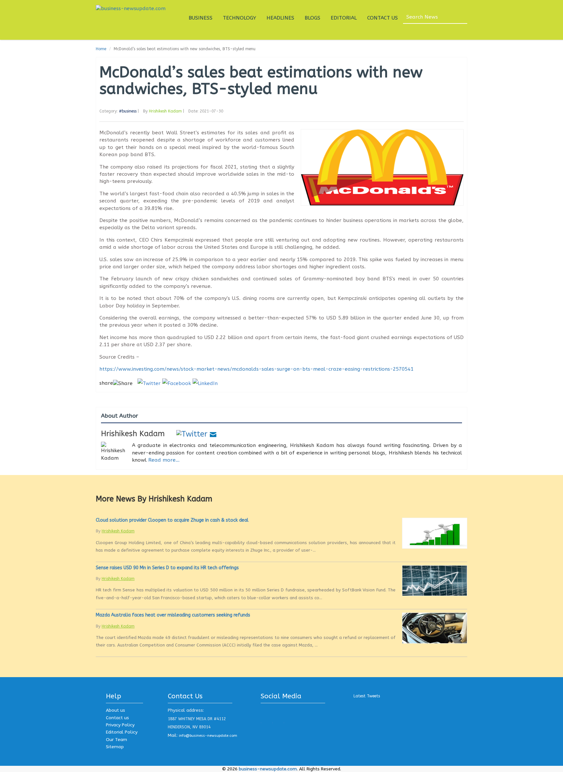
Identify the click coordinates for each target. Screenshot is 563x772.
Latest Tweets (367, 696)
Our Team (116, 739)
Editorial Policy (121, 732)
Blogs (312, 18)
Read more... (164, 460)
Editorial (344, 18)
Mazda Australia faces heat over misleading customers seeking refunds (173, 615)
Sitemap (115, 747)
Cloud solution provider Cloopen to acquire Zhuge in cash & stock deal (172, 520)
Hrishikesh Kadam (165, 111)
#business (128, 111)
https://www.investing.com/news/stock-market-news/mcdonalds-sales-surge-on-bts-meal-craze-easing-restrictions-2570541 (256, 369)
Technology (239, 18)
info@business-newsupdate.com (208, 736)
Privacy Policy (120, 725)
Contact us (117, 717)
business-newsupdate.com (268, 769)
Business (200, 18)
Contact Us (382, 18)
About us (115, 710)
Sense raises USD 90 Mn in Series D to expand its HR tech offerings (167, 568)
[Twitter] (192, 433)
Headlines (280, 18)
